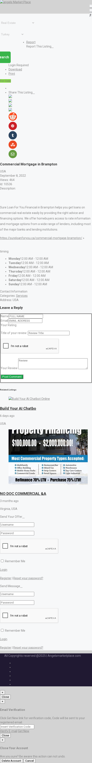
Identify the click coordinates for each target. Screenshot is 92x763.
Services (22, 295)
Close (5, 696)
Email (4, 320)
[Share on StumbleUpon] (13, 147)
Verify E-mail (8, 731)
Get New (23, 731)
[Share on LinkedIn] (10, 106)
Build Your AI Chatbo (18, 408)
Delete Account (11, 760)
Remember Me (14, 561)
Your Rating (8, 325)
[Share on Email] (13, 157)
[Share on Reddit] (13, 119)
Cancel (29, 760)
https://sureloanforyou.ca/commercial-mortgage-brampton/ (41, 238)
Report (31, 42)
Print (12, 73)
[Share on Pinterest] (13, 129)
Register (5, 578)
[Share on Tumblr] (13, 138)
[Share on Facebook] (10, 97)
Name (5, 316)
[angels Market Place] (15, 2)
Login (3, 569)
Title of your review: (14, 333)
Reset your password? (28, 578)
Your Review (9, 368)
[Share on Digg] (10, 110)
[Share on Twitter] (10, 101)
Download (15, 69)
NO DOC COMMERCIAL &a (23, 493)
